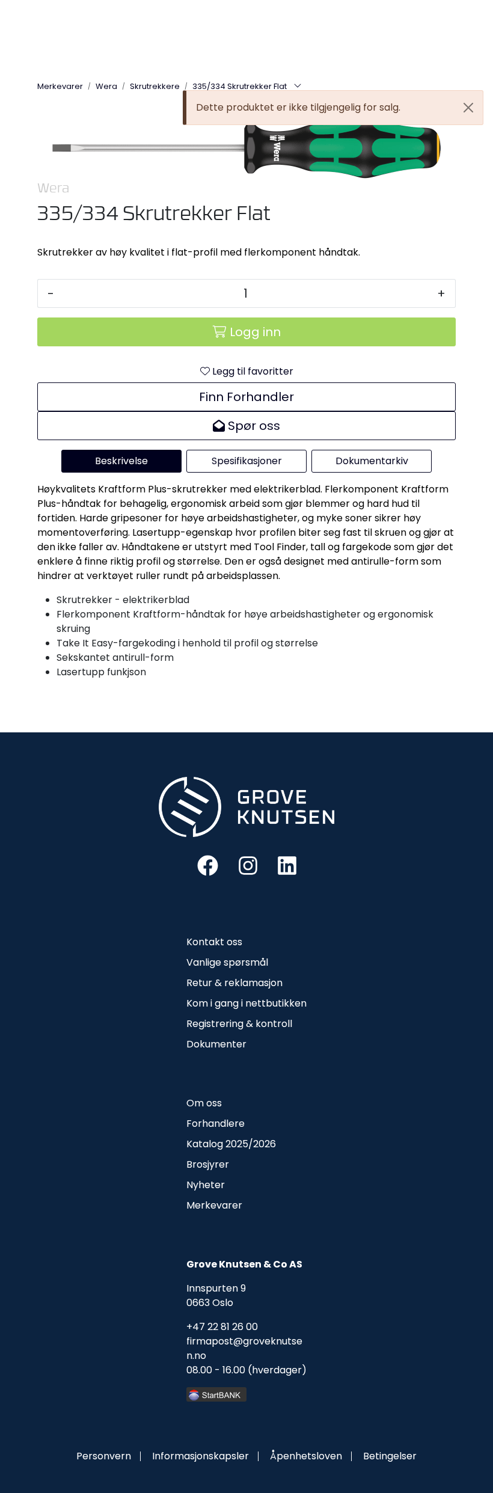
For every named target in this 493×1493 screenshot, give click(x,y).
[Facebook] (207, 864)
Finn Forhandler (246, 396)
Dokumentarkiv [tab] (371, 461)
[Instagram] (248, 864)
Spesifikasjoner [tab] (247, 461)
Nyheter (205, 1185)
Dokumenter (216, 1044)
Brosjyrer (207, 1164)
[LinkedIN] (287, 864)
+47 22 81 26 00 (222, 1327)
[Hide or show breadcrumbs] (297, 86)
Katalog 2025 (217, 1144)
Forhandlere (215, 1123)
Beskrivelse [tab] (121, 461)
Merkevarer (214, 1205)
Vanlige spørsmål (227, 962)
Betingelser (390, 1456)
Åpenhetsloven (306, 1456)
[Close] (468, 107)
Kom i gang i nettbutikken (246, 1003)
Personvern (103, 1456)
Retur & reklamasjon (234, 983)
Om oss (204, 1103)
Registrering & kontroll (239, 1024)
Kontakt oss (214, 942)
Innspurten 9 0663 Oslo (216, 1295)
